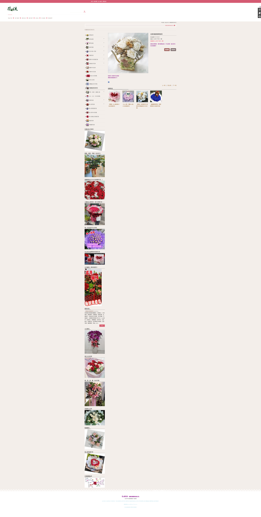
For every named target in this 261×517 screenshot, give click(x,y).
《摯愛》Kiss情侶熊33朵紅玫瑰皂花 (113, 105)
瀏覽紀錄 (104, 1)
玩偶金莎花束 (92, 63)
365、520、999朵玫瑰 (94, 96)
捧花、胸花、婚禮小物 (94, 92)
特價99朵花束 (92, 71)
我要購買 (167, 49)
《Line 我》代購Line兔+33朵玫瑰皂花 (127, 105)
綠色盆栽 (91, 39)
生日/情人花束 (92, 51)
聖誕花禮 (91, 120)
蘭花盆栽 (91, 43)
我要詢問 (173, 49)
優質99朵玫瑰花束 (93, 59)
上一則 (163, 85)
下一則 (174, 85)
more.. (102, 325)
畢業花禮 (91, 100)
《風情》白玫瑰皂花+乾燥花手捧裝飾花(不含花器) (142, 106)
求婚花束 (91, 55)
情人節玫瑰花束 (93, 108)
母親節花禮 (92, 124)
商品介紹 (166, 22)
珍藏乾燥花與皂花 (172, 22)
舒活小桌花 (92, 80)
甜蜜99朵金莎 (92, 67)
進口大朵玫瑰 (93, 76)
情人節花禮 (92, 104)
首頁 (163, 22)
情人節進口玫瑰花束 (94, 116)
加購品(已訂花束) (93, 84)
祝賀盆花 (91, 35)
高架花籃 (91, 47)
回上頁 (169, 85)
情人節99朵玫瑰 (93, 112)
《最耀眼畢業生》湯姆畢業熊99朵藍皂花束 (155, 105)
